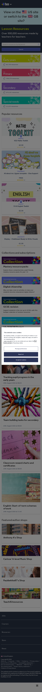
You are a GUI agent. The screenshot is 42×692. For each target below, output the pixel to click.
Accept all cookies (21, 359)
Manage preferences (21, 348)
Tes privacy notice (18, 343)
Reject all (21, 354)
